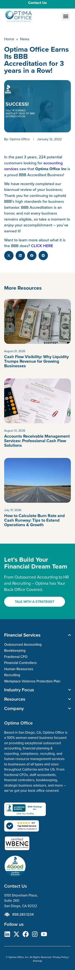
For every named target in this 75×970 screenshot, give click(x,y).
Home (9, 38)
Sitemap (37, 961)
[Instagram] (35, 934)
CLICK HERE (42, 245)
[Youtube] (44, 934)
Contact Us (37, 2)
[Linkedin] (7, 934)
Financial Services (22, 635)
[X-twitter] (16, 934)
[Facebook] (25, 934)
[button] (65, 16)
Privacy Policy (60, 957)
